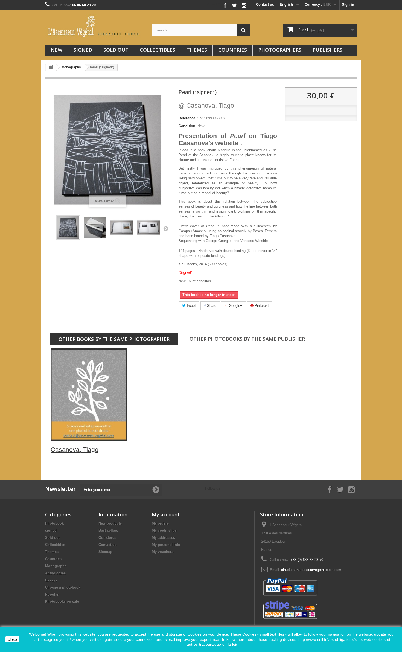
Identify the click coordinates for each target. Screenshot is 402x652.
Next (165, 228)
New (56, 49)
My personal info (166, 545)
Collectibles (157, 49)
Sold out (116, 49)
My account (166, 514)
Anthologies (55, 573)
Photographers (279, 49)
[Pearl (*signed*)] (95, 227)
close (12, 639)
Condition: (187, 126)
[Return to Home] (51, 67)
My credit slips (164, 530)
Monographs (55, 566)
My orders (160, 523)
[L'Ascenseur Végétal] (94, 26)
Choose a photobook (62, 587)
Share (211, 306)
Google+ (235, 306)
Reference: (187, 118)
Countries (232, 49)
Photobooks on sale (62, 601)
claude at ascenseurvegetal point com (311, 570)
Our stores (107, 537)
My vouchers (162, 552)
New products (110, 523)
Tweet (190, 306)
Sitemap (105, 552)
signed (83, 49)
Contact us (265, 4)
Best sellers (108, 530)
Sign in (348, 4)
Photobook (54, 523)
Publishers (327, 49)
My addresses (163, 537)
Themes (197, 49)
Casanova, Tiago (206, 105)
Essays (51, 580)
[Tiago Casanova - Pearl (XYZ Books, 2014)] (68, 227)
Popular (52, 594)
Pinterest (261, 306)
